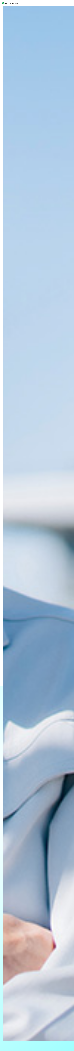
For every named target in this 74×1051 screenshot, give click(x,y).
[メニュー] (71, 3)
